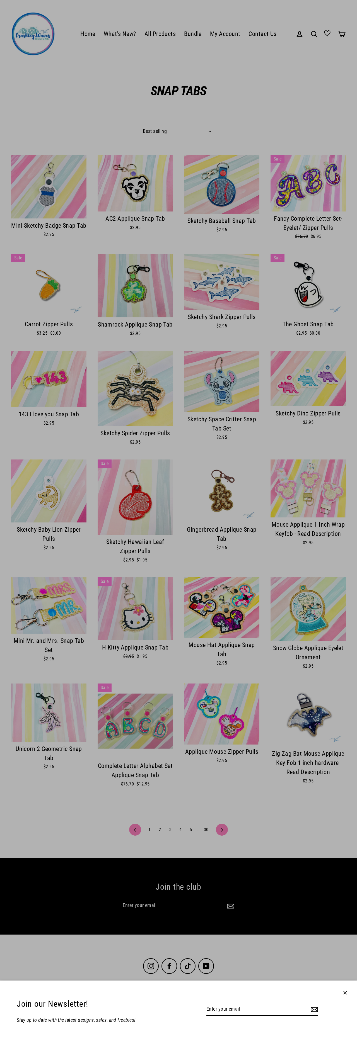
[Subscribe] (313, 1009)
